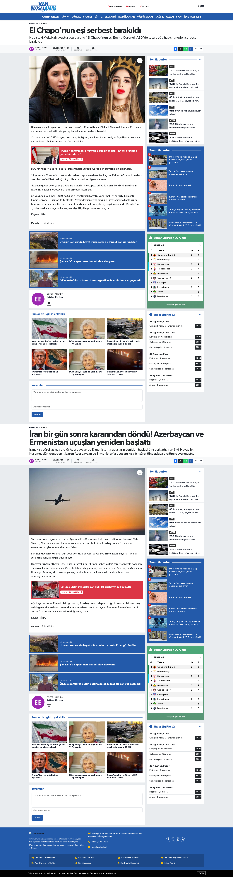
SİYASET (87, 17)
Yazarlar (146, 7)
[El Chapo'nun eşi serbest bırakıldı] (87, 89)
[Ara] (199, 7)
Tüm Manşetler (84, 863)
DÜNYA (65, 17)
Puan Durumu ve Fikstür (45, 863)
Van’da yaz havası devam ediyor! (185, 113)
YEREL (172, 120)
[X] (173, 839)
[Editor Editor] (38, 299)
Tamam (201, 873)
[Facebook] (168, 839)
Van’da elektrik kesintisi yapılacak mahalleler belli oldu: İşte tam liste (184, 86)
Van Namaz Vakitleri (129, 858)
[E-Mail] (49, 303)
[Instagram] (178, 839)
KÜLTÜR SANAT (145, 17)
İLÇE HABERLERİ (192, 17)
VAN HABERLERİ (50, 17)
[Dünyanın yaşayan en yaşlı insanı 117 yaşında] (87, 329)
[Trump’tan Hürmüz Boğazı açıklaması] (49, 359)
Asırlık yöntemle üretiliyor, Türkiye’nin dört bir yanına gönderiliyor (183, 139)
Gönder (37, 414)
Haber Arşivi (169, 863)
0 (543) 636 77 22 (100, 842)
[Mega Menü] (202, 7)
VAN (171, 67)
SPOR (179, 17)
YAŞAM (170, 17)
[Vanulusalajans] (43, 7)
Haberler (33, 24)
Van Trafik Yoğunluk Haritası (176, 858)
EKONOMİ (110, 17)
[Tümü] (200, 59)
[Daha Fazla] (191, 49)
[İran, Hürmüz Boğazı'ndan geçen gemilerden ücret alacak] (49, 329)
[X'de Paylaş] (180, 49)
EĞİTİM (98, 17)
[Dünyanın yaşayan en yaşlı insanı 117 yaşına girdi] (87, 359)
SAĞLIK (160, 17)
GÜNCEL (76, 17)
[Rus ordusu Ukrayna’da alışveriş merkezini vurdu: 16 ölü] (125, 329)
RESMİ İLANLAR (126, 17)
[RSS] (183, 839)
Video (132, 7)
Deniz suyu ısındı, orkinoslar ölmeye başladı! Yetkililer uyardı (182, 126)
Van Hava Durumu (86, 858)
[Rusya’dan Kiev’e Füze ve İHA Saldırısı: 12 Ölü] (125, 359)
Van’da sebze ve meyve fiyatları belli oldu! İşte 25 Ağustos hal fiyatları (184, 72)
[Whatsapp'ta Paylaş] (185, 49)
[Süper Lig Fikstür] (200, 315)
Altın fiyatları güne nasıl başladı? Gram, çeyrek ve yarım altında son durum (184, 99)
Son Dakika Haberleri (130, 863)
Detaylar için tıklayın (175, 305)
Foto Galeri (116, 7)
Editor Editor (55, 297)
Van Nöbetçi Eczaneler (45, 858)
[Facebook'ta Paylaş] (175, 49)
